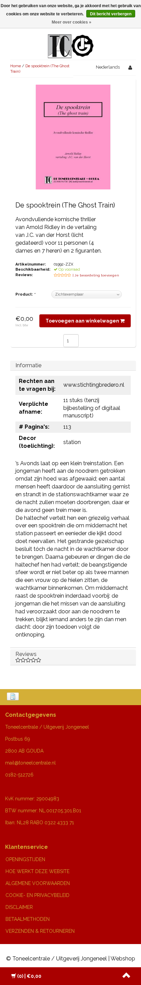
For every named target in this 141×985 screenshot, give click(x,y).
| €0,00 (29, 976)
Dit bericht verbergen (110, 14)
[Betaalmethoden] (13, 697)
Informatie (28, 365)
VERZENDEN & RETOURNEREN (40, 931)
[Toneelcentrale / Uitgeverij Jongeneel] (71, 38)
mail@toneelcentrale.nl (30, 763)
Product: (25, 294)
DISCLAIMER (19, 907)
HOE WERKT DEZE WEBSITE (37, 871)
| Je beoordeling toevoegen (96, 275)
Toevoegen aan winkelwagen (83, 321)
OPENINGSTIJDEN (25, 859)
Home (15, 66)
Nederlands (108, 67)
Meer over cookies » (71, 22)
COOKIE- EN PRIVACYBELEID (37, 895)
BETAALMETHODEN (27, 919)
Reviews (26, 654)
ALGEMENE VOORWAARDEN (37, 883)
